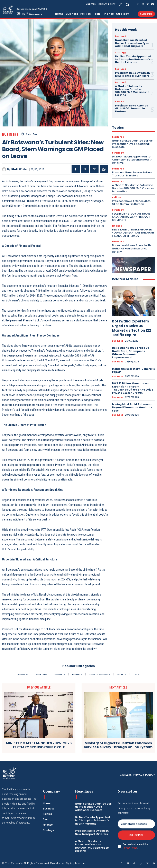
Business (10, 134)
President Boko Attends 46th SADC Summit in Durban (131, 108)
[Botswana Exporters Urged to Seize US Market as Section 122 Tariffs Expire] (133, 301)
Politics (119, 102)
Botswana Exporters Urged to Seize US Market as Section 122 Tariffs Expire (131, 328)
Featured (120, 36)
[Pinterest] (94, 169)
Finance (117, 226)
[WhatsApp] (104, 169)
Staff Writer (19, 169)
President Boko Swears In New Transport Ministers (132, 74)
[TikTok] (134, 863)
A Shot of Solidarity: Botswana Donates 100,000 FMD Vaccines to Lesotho (132, 90)
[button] (127, 4)
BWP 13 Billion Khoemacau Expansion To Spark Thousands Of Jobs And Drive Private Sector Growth (132, 388)
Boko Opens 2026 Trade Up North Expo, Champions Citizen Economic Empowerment (130, 352)
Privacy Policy (130, 847)
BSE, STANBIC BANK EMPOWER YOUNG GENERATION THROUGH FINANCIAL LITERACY (133, 233)
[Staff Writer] (4, 169)
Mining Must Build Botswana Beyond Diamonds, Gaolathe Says (132, 407)
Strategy (120, 53)
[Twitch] (141, 863)
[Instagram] (142, 4)
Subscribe (136, 835)
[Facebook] (137, 4)
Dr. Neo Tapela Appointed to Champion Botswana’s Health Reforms (133, 59)
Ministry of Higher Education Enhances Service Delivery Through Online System (118, 745)
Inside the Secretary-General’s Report (133, 370)
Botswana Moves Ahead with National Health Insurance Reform (131, 248)
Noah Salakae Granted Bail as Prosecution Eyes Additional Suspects (132, 43)
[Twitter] (147, 4)
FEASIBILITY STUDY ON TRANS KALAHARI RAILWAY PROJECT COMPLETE (131, 217)
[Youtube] (152, 4)
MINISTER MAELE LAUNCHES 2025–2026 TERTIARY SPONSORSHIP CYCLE (39, 745)
